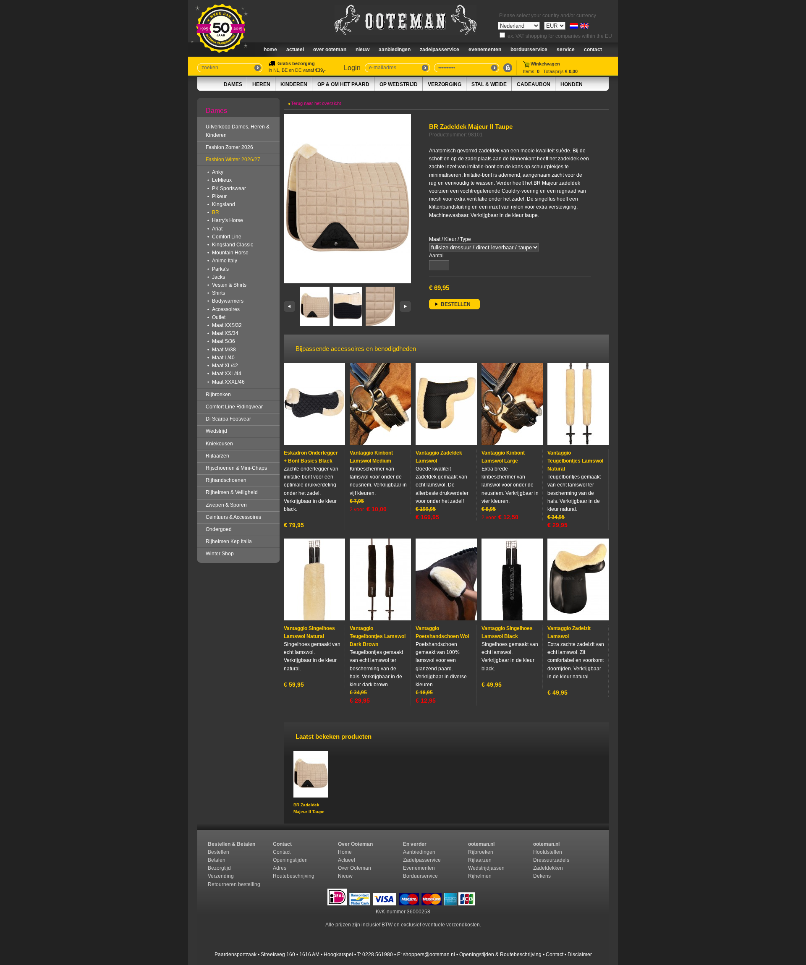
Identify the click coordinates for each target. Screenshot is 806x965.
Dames (233, 84)
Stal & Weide (489, 84)
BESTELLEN (456, 304)
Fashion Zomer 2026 (229, 147)
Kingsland (223, 204)
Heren (261, 84)
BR (215, 212)
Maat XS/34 (225, 333)
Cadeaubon (533, 84)
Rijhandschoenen (226, 480)
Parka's (220, 269)
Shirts (218, 293)
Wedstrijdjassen (486, 868)
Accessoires (226, 309)
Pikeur (219, 196)
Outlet (218, 317)
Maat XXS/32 (227, 325)
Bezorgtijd (219, 868)
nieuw (362, 49)
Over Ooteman (329, 49)
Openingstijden (290, 860)
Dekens (542, 876)
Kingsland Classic (232, 245)
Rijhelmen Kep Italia (229, 541)
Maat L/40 (223, 358)
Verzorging (444, 84)
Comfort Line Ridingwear (234, 407)
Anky (217, 172)
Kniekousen (219, 444)
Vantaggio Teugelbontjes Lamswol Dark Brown (378, 636)
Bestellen (218, 852)
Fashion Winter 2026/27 (233, 159)
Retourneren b (224, 884)
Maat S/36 (223, 341)
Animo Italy (224, 261)
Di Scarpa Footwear (228, 419)
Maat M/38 (224, 350)
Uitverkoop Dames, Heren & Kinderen (238, 131)
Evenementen (484, 49)
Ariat (217, 229)
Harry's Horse (227, 220)
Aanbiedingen (395, 49)
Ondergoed (219, 529)
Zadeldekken (548, 868)
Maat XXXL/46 (228, 382)
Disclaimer (580, 954)
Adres (279, 868)
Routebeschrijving (293, 876)
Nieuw (345, 876)
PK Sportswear (229, 188)
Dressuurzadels (551, 860)
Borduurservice (528, 49)
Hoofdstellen (547, 852)
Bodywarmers (227, 301)
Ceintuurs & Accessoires (233, 517)
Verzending (221, 876)
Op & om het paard (343, 84)
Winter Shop (220, 554)
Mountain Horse (230, 253)
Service (566, 49)
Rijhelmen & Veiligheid (232, 492)
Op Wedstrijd (398, 84)
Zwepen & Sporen (226, 505)
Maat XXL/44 (226, 374)
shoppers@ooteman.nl (429, 954)
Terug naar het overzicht (315, 103)
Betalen (216, 860)
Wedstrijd (216, 431)
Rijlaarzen (217, 456)
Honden (571, 84)
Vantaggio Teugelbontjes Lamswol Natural (575, 461)
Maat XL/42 (225, 366)
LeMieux (222, 180)
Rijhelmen (480, 876)
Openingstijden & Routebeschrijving (500, 954)
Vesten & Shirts (229, 285)
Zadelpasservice (439, 49)
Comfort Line (226, 237)
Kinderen (293, 84)
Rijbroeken (218, 395)
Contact (593, 49)
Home (270, 49)
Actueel (295, 49)
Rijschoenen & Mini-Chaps (236, 468)
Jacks (218, 277)
